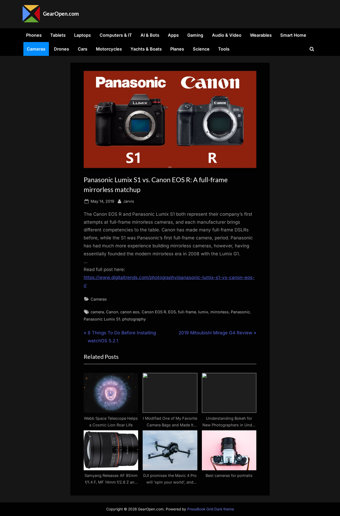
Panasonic (240, 312)
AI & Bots (150, 35)
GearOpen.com (61, 13)
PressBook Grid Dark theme (210, 509)
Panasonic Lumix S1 (102, 319)
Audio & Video (226, 35)
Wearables (261, 35)
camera (97, 312)
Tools (224, 49)
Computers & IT (116, 35)
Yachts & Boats (146, 49)
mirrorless (219, 312)
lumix (203, 312)
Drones (61, 49)
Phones (34, 35)
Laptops (82, 35)
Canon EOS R (154, 312)
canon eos (129, 312)
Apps (173, 35)
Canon (112, 312)
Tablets (58, 35)
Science (201, 49)
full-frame (187, 312)
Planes (177, 49)
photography (134, 319)
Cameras (36, 49)
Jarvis (128, 201)
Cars (82, 49)
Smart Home (293, 35)
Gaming (195, 35)
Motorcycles (109, 49)
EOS (172, 312)
